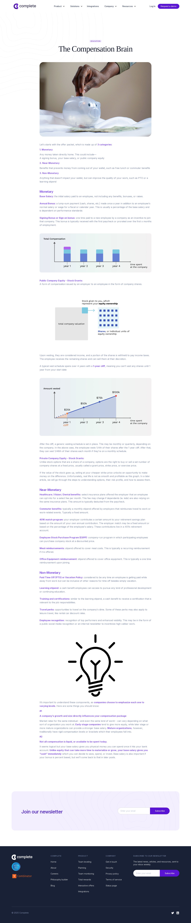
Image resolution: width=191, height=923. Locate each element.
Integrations (93, 6)
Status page (111, 885)
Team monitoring (86, 873)
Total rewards (84, 879)
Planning (82, 868)
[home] (25, 6)
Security (109, 868)
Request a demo (168, 6)
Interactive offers (86, 885)
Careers (54, 873)
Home (53, 862)
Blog (53, 885)
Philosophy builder (59, 879)
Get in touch (111, 862)
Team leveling (84, 862)
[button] (60, 6)
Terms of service (114, 879)
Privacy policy (112, 873)
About (53, 868)
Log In (152, 6)
